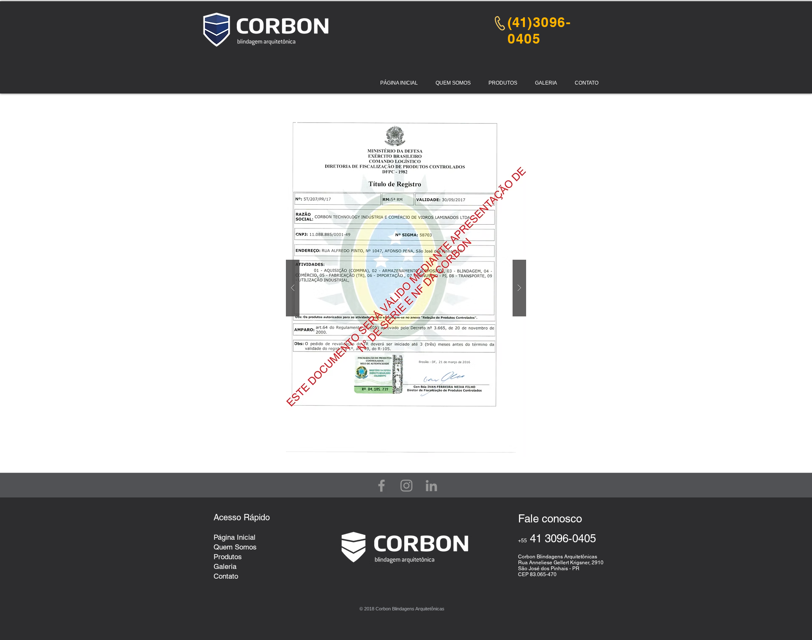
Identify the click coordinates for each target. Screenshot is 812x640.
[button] (453, 83)
